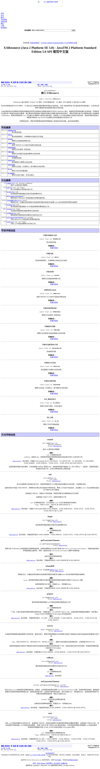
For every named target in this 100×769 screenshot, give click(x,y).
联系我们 (4, 27)
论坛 (2, 15)
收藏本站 (64, 763)
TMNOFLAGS (11, 143)
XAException (57, 446)
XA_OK (10, 169)
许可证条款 (58, 760)
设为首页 (57, 763)
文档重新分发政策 (73, 760)
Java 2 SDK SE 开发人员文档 (37, 755)
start (9, 222)
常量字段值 (54, 248)
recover (9, 209)
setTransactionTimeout (15, 217)
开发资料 (4, 19)
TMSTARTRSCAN (12, 156)
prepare (9, 205)
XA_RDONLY (11, 173)
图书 (2, 17)
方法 (15, 86)
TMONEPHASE (12, 147)
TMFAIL (10, 135)
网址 (2, 23)
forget (9, 192)
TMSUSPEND (11, 165)
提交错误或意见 (50, 753)
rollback (10, 213)
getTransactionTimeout (15, 196)
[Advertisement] (50, 9)
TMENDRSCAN (12, 130)
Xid (13, 183)
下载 (2, 25)
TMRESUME (11, 152)
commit (9, 183)
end (8, 187)
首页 (2, 13)
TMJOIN (10, 139)
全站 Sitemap (41, 763)
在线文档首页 (34, 43)
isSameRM (10, 200)
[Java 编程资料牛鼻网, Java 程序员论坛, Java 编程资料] (50, 6)
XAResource (18, 200)
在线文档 (4, 21)
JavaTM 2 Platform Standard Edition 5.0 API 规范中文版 (59, 43)
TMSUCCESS (11, 160)
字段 (8, 86)
